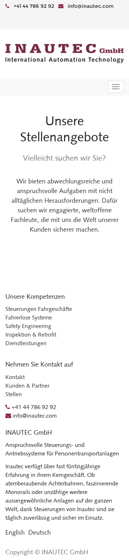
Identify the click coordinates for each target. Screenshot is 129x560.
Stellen (13, 394)
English (15, 532)
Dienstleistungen (26, 343)
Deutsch (39, 532)
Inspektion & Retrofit (30, 334)
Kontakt (15, 377)
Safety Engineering (28, 326)
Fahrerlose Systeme (28, 317)
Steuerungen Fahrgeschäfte (38, 309)
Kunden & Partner (27, 385)
